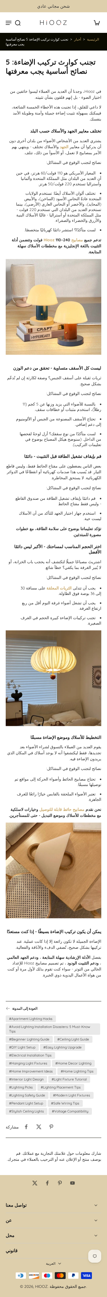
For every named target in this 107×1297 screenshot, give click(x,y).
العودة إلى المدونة (24, 1008)
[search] (17, 22)
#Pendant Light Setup (26, 1103)
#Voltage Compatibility (70, 1111)
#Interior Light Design (26, 1079)
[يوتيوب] (72, 1183)
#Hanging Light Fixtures (28, 1063)
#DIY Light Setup (22, 1047)
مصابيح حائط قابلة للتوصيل (61, 809)
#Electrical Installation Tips (30, 1055)
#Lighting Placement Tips (61, 1087)
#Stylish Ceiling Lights (26, 1111)
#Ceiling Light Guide (73, 1039)
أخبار (77, 39)
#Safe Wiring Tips (65, 1103)
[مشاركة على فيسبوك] (26, 1126)
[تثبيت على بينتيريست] (51, 1126)
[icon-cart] (95, 22)
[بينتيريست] (60, 1183)
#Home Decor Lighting (73, 1063)
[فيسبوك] (47, 1183)
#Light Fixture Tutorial (69, 1079)
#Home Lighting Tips (77, 1071)
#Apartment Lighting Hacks (31, 1019)
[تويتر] (35, 1183)
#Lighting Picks (21, 1087)
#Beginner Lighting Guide (29, 1039)
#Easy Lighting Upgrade (62, 1047)
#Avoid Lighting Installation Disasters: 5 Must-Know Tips (49, 1029)
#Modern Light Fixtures (71, 1095)
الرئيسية (93, 39)
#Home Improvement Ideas (31, 1071)
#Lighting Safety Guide (27, 1095)
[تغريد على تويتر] (39, 1126)
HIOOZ (41, 1286)
